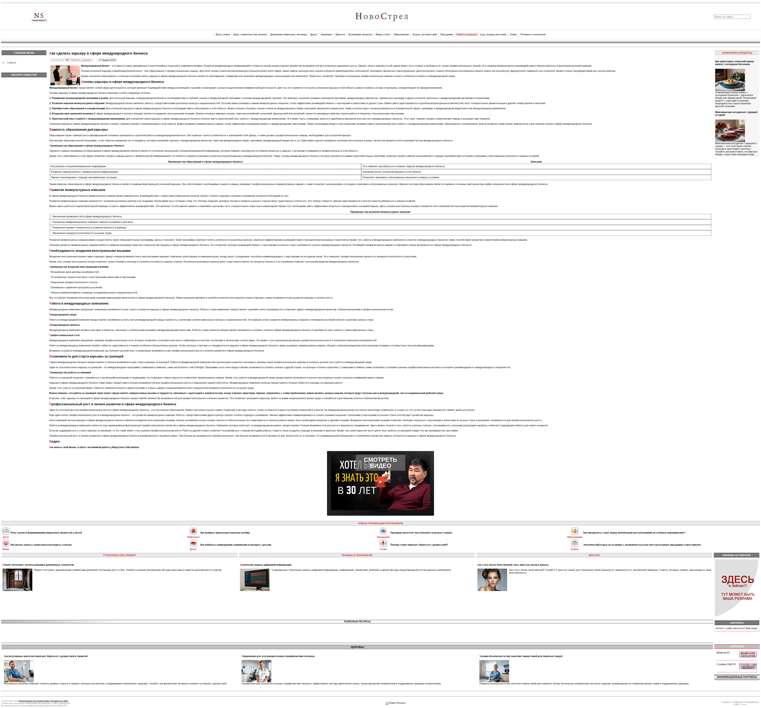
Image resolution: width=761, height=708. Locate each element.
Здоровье (326, 34)
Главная (11, 62)
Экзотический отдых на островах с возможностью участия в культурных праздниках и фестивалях (642, 544)
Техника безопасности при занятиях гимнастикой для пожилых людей (520, 656)
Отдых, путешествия (424, 34)
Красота (340, 34)
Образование (401, 34)
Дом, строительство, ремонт (250, 34)
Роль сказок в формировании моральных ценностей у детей (46, 532)
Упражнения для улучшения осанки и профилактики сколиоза (278, 656)
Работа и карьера (466, 34)
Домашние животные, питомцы (288, 34)
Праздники (446, 34)
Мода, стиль (383, 34)
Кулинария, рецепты (360, 34)
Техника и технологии (533, 34)
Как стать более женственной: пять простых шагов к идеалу (513, 564)
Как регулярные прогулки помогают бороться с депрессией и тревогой (45, 656)
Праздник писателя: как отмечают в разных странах (421, 532)
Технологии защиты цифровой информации (265, 564)
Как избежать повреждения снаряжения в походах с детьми (235, 544)
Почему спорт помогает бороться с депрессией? (419, 544)
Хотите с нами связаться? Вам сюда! (736, 628)
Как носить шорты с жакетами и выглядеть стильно (41, 544)
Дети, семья (223, 34)
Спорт (513, 34)
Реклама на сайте (59, 701)
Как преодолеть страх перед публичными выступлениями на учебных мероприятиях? (634, 532)
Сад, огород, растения (493, 34)
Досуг (313, 34)
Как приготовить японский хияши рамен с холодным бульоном (734, 63)
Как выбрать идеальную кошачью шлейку (225, 532)
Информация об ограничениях (34, 701)
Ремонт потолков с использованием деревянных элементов (38, 564)
